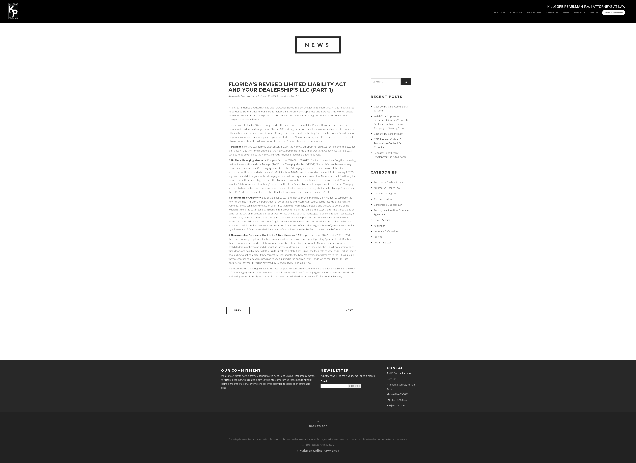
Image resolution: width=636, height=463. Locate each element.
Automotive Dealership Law (242, 96)
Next (349, 310)
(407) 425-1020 (400, 394)
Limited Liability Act (290, 96)
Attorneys (516, 12)
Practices (499, 12)
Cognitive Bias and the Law (388, 133)
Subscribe (354, 385)
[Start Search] (406, 81)
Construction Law (383, 199)
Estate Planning (382, 220)
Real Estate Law (382, 242)
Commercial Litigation (385, 193)
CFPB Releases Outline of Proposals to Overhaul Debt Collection (389, 143)
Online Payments (614, 12)
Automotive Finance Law (387, 187)
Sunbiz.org (258, 137)
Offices (578, 12)
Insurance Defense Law (386, 231)
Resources (552, 12)
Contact (595, 12)
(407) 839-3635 (399, 399)
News (566, 12)
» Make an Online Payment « (318, 451)
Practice (378, 236)
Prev (238, 310)
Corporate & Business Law (388, 204)
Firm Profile (534, 12)
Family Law (379, 225)
